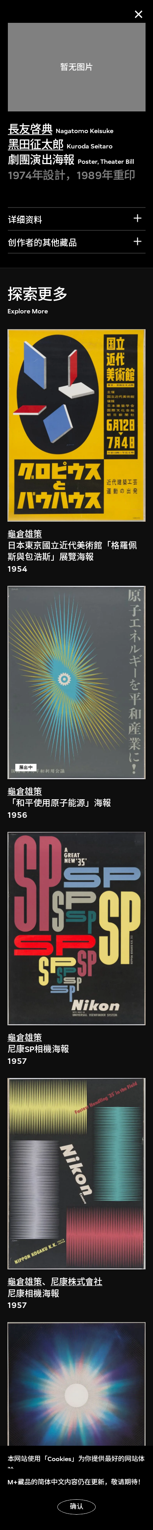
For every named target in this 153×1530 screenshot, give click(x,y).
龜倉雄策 (24, 534)
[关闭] (138, 14)
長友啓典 (30, 129)
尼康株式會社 (76, 1282)
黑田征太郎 (36, 144)
